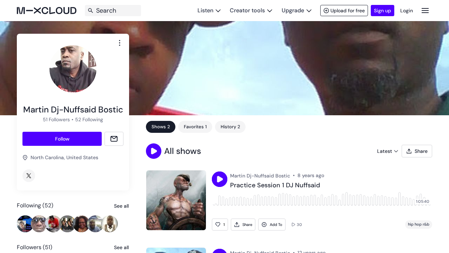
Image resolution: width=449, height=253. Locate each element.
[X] (28, 175)
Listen (205, 10)
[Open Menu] (425, 10)
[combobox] (119, 43)
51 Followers (56, 119)
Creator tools (247, 10)
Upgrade (293, 10)
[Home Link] (46, 10)
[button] (153, 151)
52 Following (89, 119)
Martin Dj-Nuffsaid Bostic (260, 176)
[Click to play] (219, 179)
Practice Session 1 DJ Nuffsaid (275, 185)
